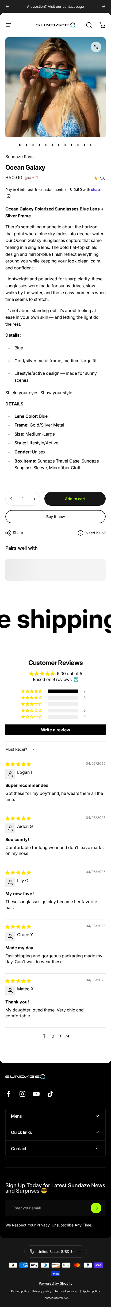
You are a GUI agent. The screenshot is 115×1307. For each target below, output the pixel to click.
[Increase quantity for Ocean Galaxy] (34, 498)
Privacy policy (41, 1291)
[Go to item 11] (84, 145)
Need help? (96, 533)
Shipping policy (90, 1291)
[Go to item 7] (59, 145)
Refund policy (20, 1291)
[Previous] (7, 6)
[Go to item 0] (20, 145)
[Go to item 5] (46, 145)
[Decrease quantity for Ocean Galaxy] (11, 498)
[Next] (103, 6)
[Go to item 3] (33, 145)
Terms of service (65, 1291)
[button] (32, 691)
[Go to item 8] (65, 145)
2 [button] (53, 1036)
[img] (18, 764)
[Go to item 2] (27, 145)
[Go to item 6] (52, 145)
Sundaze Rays (19, 156)
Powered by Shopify (55, 1283)
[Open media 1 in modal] (96, 47)
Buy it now (55, 516)
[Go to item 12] (91, 145)
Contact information (55, 1298)
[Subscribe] (96, 1208)
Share (18, 532)
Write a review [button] (55, 729)
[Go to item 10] (78, 145)
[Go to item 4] (39, 145)
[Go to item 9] (71, 145)
